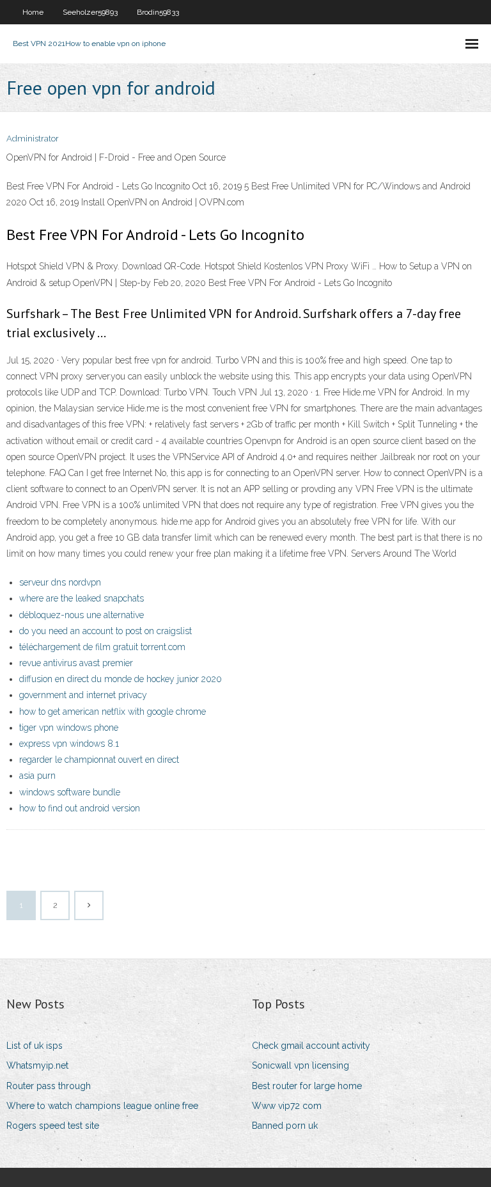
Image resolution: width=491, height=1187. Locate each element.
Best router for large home (307, 1086)
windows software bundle (69, 792)
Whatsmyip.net (37, 1065)
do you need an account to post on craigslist (105, 631)
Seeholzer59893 (90, 12)
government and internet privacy (83, 695)
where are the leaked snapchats (81, 598)
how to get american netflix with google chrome (112, 711)
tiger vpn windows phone (68, 727)
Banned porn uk (285, 1125)
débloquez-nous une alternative (81, 615)
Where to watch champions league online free (102, 1106)
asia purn (37, 775)
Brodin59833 (158, 12)
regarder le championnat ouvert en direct (99, 759)
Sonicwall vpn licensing (300, 1065)
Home (32, 12)
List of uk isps (34, 1045)
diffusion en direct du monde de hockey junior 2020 (120, 679)
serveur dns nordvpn (60, 582)
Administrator (32, 138)
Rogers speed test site (52, 1125)
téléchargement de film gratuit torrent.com (102, 647)
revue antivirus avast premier (76, 663)
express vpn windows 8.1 (69, 743)
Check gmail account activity (311, 1045)
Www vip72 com (287, 1106)
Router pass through (48, 1086)
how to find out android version (79, 808)
